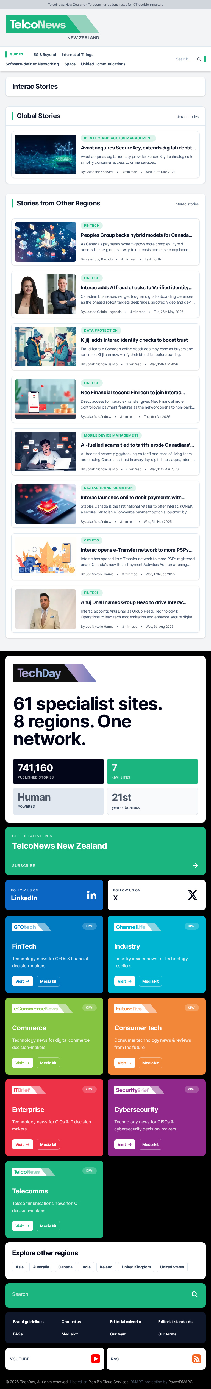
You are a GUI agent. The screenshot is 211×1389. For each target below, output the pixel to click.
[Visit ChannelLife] (144, 927)
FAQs (18, 1334)
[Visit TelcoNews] (42, 1171)
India (86, 1267)
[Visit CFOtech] (42, 927)
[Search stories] (194, 1294)
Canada (65, 1267)
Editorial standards (175, 1321)
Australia (41, 1267)
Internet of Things (78, 54)
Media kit (48, 981)
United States (172, 1267)
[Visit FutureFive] (144, 1008)
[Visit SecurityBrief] (144, 1090)
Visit (19, 981)
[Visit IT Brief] (42, 1090)
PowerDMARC (180, 1381)
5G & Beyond (45, 54)
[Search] (199, 59)
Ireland (106, 1267)
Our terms (167, 1334)
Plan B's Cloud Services (108, 1381)
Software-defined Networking (32, 64)
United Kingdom (136, 1267)
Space (70, 64)
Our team (118, 1334)
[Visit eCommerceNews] (42, 1008)
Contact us (71, 1321)
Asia (20, 1267)
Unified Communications (103, 64)
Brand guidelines (28, 1321)
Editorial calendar (125, 1321)
